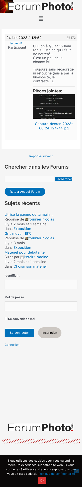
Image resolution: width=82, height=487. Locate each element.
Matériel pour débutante (25, 252)
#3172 (71, 37)
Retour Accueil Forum (25, 191)
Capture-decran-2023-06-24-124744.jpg (54, 126)
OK (42, 480)
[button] (41, 18)
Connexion (12, 344)
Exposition (22, 228)
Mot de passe (14, 297)
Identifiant (12, 275)
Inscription (49, 332)
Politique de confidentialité (56, 473)
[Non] (76, 471)
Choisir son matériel (30, 266)
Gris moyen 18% (18, 233)
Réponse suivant (41, 156)
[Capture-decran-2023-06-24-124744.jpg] (54, 106)
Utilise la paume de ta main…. (29, 214)
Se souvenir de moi (21, 319)
